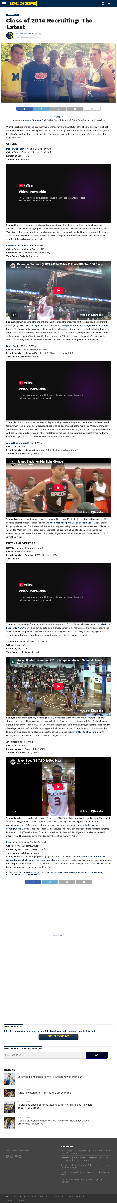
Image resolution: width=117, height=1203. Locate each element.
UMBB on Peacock (13, 1196)
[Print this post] (58, 108)
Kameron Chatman (16, 245)
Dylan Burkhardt (26, 33)
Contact (55, 1196)
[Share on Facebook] (24, 108)
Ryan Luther (12, 842)
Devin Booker (13, 346)
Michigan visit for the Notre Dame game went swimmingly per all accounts (69, 325)
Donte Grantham (15, 148)
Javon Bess (96, 873)
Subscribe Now (13, 1026)
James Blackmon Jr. (16, 442)
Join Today (58, 1036)
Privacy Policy (30, 1196)
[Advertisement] (58, 908)
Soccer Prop (67, 1196)
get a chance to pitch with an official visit (71, 522)
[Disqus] (58, 977)
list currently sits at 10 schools (83, 731)
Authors (44, 1196)
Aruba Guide (82, 1196)
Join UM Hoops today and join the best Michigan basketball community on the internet (49, 1031)
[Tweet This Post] (41, 108)
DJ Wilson (43, 873)
